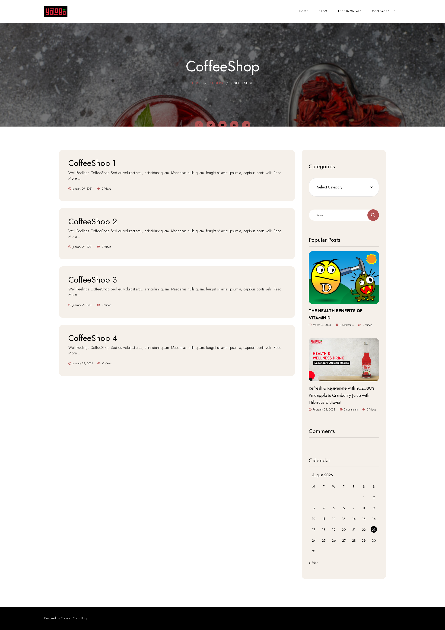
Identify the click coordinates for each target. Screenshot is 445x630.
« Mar (313, 562)
